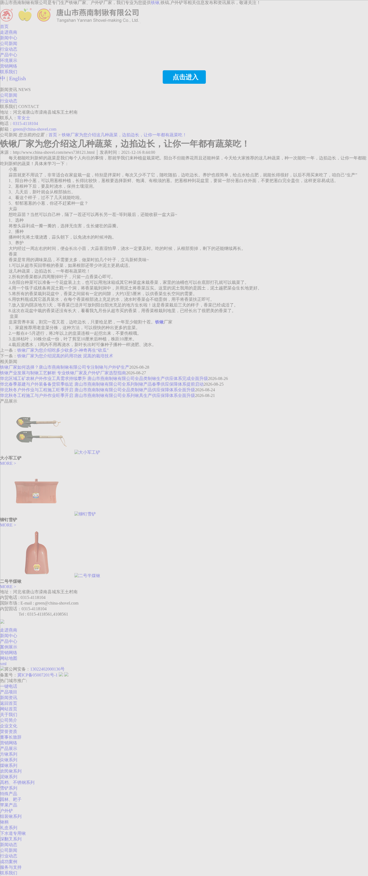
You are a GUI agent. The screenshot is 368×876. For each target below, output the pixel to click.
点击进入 (186, 77)
